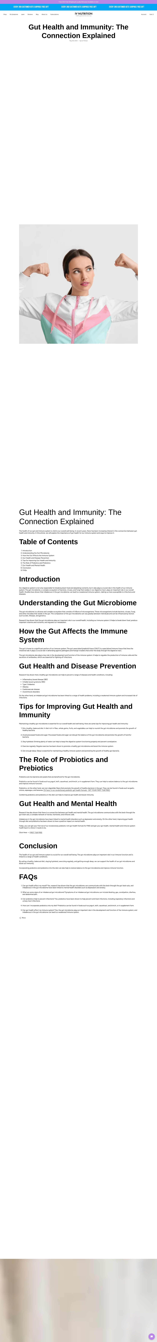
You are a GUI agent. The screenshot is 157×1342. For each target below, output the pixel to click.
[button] (14, 14)
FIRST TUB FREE (36, 832)
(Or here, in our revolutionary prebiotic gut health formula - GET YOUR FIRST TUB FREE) (76, 790)
